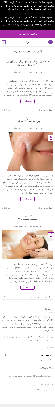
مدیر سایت (16, 72)
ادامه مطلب (27, 101)
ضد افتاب (27, 58)
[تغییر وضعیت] (3, 355)
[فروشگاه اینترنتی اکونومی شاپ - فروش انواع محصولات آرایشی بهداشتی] (27, 42)
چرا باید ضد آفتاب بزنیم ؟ (27, 121)
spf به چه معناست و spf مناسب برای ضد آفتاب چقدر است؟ (30, 378)
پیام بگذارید (6, 110)
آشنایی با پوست (27, 215)
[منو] (50, 42)
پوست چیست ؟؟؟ (27, 218)
